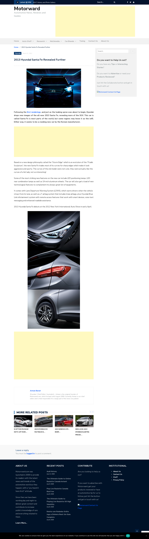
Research (41, 41)
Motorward (27, 8)
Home (16, 41)
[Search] (114, 2)
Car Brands (69, 41)
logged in (31, 453)
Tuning (82, 41)
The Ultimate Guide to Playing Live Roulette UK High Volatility (59, 501)
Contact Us (93, 41)
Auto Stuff (27, 41)
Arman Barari (35, 391)
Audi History (52, 471)
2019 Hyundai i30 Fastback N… (40, 430)
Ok (128, 535)
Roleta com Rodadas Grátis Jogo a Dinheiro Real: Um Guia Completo (58, 514)
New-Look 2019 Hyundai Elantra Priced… (82, 432)
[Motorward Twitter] (130, 2)
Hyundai (18, 53)
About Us (105, 41)
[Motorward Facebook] (127, 2)
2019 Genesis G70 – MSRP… (62, 430)
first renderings (34, 112)
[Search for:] (104, 2)
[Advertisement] (95, 21)
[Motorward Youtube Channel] (133, 2)
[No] (146, 536)
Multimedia (55, 41)
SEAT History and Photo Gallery (44, 2)
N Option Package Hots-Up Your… (21, 430)
